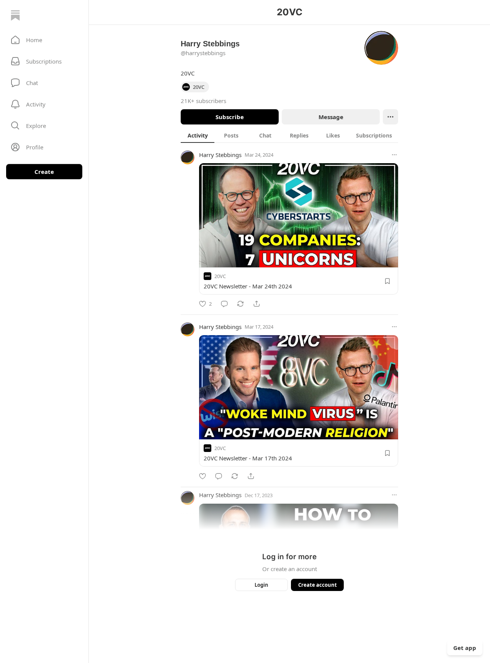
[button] (44, 40)
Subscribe (230, 117)
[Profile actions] (390, 116)
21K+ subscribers (203, 101)
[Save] (387, 281)
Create (44, 171)
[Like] (202, 476)
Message (330, 117)
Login (261, 584)
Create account (317, 584)
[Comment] (224, 304)
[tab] (197, 135)
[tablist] (289, 135)
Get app (464, 648)
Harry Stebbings (220, 155)
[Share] (256, 304)
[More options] (394, 155)
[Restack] (240, 304)
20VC (220, 276)
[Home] (15, 15)
